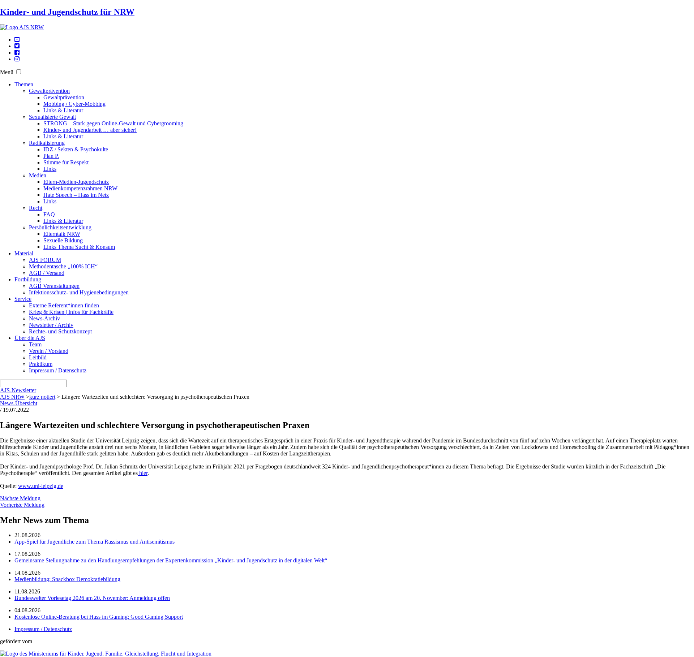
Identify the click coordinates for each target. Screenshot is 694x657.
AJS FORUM (45, 260)
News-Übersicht (18, 403)
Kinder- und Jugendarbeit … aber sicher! (90, 130)
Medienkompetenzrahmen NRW (80, 188)
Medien (37, 175)
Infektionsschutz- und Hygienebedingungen (79, 292)
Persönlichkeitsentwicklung (60, 227)
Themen (23, 84)
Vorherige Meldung (22, 505)
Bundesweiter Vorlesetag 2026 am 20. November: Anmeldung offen (92, 598)
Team (35, 344)
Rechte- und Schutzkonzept (60, 331)
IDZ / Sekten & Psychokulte (75, 149)
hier (142, 473)
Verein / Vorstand (48, 351)
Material (23, 253)
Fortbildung (27, 279)
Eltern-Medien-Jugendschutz (76, 182)
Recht (35, 208)
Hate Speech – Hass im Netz (76, 195)
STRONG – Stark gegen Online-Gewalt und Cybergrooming (113, 123)
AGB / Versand (46, 273)
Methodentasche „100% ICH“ (63, 266)
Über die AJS (29, 338)
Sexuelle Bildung (63, 240)
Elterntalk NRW (61, 234)
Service (22, 299)
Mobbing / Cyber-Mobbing (74, 104)
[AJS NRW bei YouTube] (17, 39)
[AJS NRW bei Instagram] (17, 59)
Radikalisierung (47, 143)
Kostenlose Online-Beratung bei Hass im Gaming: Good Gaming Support (98, 617)
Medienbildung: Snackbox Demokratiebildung (67, 579)
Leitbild (38, 357)
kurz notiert (42, 397)
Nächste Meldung (20, 498)
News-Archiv (44, 318)
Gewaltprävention (49, 91)
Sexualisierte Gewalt (52, 117)
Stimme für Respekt (66, 162)
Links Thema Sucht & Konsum (79, 247)
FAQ (49, 214)
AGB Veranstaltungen (54, 286)
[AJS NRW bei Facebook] (17, 52)
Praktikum (40, 364)
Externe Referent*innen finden (64, 305)
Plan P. (51, 156)
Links (49, 169)
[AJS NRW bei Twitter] (17, 46)
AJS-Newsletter (18, 390)
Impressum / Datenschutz (57, 370)
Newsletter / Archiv (51, 325)
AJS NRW (12, 397)
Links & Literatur (63, 110)
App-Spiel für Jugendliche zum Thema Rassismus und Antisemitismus (94, 542)
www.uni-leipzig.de (40, 486)
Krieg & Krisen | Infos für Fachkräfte (71, 312)
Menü (6, 72)
